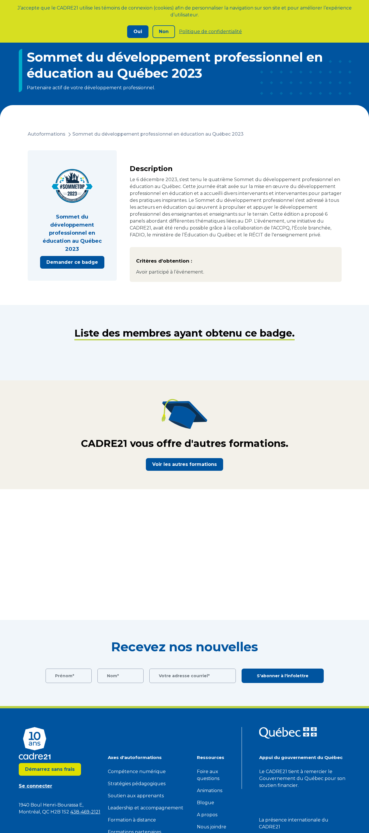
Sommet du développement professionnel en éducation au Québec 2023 (158, 134)
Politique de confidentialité (210, 31)
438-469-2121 (85, 812)
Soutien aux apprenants (136, 795)
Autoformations (46, 134)
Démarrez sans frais (50, 769)
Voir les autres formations (184, 464)
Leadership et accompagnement (145, 808)
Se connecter (35, 786)
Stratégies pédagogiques (136, 783)
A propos (207, 814)
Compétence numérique (137, 771)
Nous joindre (211, 827)
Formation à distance (132, 820)
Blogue (205, 802)
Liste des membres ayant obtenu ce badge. (184, 333)
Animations (209, 790)
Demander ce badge (72, 262)
